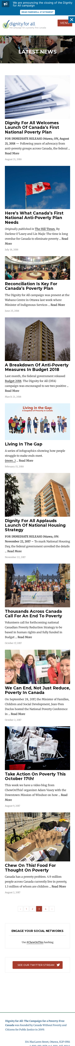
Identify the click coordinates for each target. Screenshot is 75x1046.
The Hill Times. (45, 229)
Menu (64, 23)
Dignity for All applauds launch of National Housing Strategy (35, 525)
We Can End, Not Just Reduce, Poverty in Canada (37, 690)
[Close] (71, 19)
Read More (12, 153)
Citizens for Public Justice (20, 1029)
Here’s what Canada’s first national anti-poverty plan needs (34, 218)
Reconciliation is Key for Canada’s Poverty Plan (31, 286)
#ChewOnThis (35, 942)
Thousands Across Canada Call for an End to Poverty (33, 613)
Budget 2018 (13, 381)
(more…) (10, 460)
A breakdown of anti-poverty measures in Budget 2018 (37, 367)
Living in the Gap (23, 444)
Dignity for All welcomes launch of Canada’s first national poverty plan (32, 127)
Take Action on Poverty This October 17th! (35, 776)
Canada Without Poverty (47, 1025)
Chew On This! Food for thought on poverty (30, 867)
